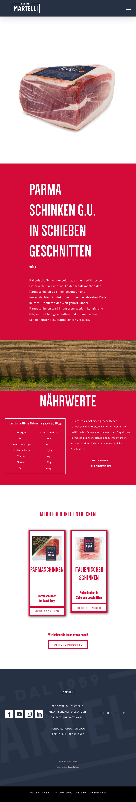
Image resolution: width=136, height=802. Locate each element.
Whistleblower (98, 792)
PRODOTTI (57, 706)
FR (123, 713)
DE (116, 713)
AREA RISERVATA (59, 712)
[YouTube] (19, 714)
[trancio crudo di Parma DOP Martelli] (68, 96)
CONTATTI (57, 717)
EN (107, 713)
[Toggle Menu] (128, 8)
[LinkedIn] (39, 714)
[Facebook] (9, 714)
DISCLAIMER (79, 712)
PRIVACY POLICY (74, 717)
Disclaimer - (83, 792)
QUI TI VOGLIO (74, 706)
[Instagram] (29, 714)
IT (100, 713)
